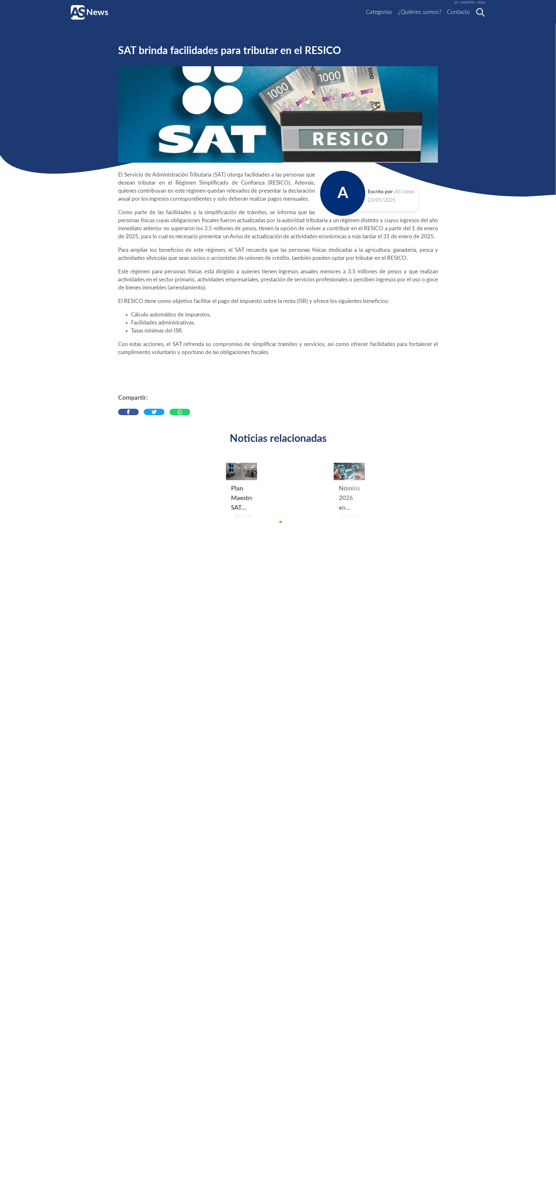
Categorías (379, 12)
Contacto (458, 12)
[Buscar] (478, 12)
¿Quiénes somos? (419, 12)
